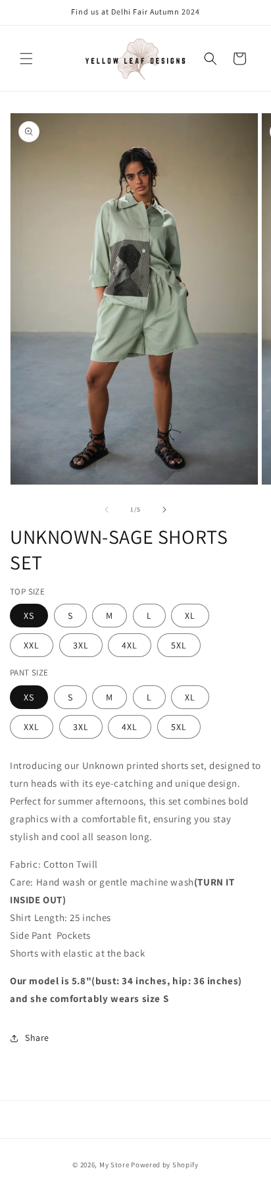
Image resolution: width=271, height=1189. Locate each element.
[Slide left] (106, 509)
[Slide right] (164, 509)
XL (190, 615)
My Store (114, 1164)
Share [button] (37, 1038)
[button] (26, 58)
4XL (129, 645)
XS (29, 615)
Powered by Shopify (165, 1164)
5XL (179, 645)
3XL (81, 645)
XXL (31, 645)
